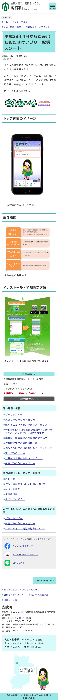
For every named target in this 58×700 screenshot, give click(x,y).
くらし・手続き (20, 22)
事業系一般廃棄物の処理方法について (26, 438)
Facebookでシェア (23, 546)
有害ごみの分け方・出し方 (20, 463)
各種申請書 (11, 494)
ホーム (4, 22)
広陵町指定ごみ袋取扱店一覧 (21, 443)
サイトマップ (10, 590)
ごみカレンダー (14, 414)
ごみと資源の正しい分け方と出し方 (25, 484)
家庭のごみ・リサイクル (38, 27)
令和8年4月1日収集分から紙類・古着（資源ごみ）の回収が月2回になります (29, 431)
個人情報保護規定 (40, 595)
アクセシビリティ (31, 590)
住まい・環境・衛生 (11, 27)
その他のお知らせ (15, 499)
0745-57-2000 (18, 384)
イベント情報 (12, 489)
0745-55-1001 (16, 618)
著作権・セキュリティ (15, 595)
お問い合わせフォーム (29, 399)
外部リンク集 (10, 600)
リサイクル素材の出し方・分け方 (24, 458)
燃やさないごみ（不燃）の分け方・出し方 (28, 448)
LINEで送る (19, 563)
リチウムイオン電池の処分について (25, 528)
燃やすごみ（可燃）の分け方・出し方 (26, 425)
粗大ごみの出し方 (15, 453)
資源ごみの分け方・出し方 (20, 420)
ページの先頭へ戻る (44, 581)
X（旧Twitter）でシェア (25, 554)
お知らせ (10, 479)
